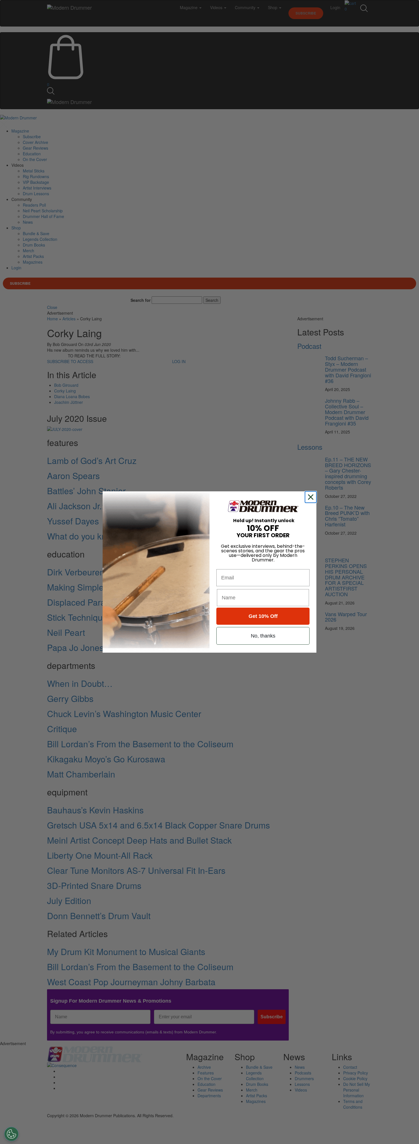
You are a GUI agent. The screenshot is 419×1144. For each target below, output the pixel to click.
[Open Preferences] (11, 1134)
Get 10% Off (263, 616)
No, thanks (263, 636)
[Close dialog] (311, 497)
